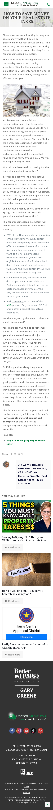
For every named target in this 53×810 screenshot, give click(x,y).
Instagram (19, 731)
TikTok (33, 731)
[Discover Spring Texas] (25, 4)
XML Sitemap (31, 803)
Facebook (12, 731)
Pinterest (40, 731)
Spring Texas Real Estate (31, 797)
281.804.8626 (34, 746)
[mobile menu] (6, 4)
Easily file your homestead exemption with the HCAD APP (25, 646)
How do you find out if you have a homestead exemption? (22, 592)
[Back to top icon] (47, 804)
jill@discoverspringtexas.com (26, 749)
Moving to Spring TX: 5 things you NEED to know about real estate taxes (25, 538)
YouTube (26, 731)
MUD (9, 305)
